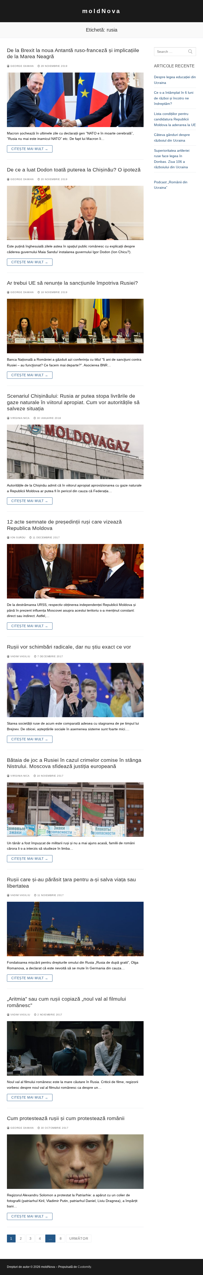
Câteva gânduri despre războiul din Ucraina (172, 137)
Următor (78, 1238)
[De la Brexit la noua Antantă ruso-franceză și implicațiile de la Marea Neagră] (75, 100)
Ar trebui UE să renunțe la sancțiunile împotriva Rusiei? (72, 283)
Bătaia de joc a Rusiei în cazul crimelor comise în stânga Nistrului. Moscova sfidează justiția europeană (74, 763)
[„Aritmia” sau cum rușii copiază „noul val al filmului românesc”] (75, 1048)
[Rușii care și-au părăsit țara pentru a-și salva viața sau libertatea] (75, 929)
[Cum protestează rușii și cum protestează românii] (75, 1161)
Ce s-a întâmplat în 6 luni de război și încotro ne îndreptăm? (173, 98)
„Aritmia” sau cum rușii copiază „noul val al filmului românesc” (66, 1002)
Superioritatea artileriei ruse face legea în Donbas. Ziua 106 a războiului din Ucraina (171, 159)
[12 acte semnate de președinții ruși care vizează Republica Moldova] (75, 571)
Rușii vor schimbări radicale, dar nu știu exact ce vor (69, 647)
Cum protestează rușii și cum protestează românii (66, 1118)
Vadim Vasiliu (20, 656)
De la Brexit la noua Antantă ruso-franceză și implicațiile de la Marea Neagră (73, 53)
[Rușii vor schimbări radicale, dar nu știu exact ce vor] (75, 690)
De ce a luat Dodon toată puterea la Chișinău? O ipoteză (74, 169)
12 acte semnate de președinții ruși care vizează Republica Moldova (64, 525)
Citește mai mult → (29, 149)
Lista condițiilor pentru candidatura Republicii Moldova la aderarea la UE (175, 119)
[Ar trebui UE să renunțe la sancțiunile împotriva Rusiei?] (75, 326)
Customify (84, 1267)
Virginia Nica (20, 418)
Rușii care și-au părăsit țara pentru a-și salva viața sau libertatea (71, 883)
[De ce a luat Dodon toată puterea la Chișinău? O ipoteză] (75, 213)
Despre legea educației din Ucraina (175, 80)
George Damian (22, 66)
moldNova (101, 11)
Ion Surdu (17, 537)
